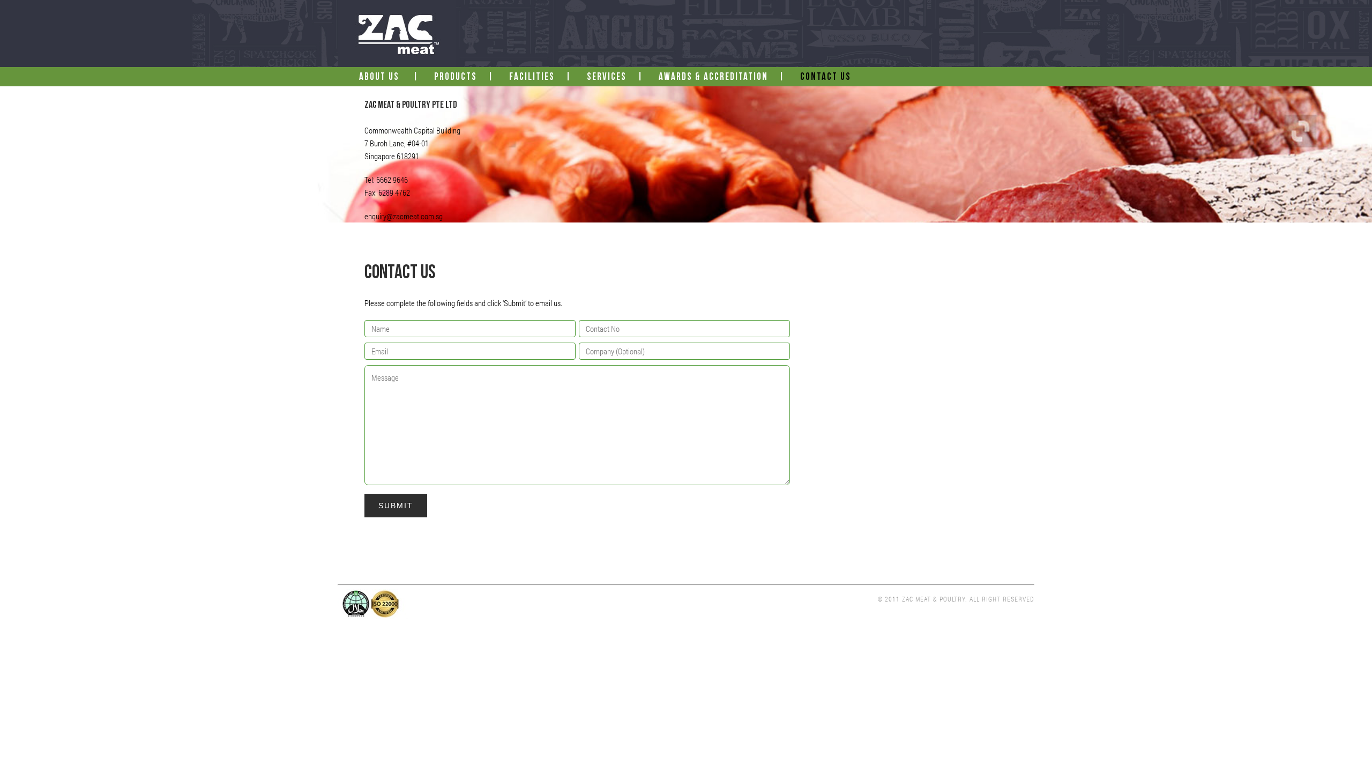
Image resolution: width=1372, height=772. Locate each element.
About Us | (393, 77)
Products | (468, 77)
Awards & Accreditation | (726, 77)
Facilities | (544, 77)
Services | (619, 77)
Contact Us (827, 77)
